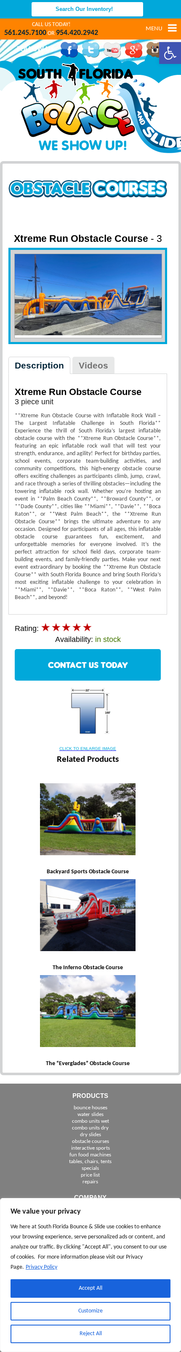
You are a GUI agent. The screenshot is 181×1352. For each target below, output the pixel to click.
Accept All (90, 1288)
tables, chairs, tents (90, 1161)
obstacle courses (90, 1141)
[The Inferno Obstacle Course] (88, 916)
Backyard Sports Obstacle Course (88, 872)
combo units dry (90, 1128)
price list (90, 1175)
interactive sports (90, 1148)
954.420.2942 (77, 33)
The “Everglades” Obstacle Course (88, 1063)
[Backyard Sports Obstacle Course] (88, 820)
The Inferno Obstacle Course (88, 968)
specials (90, 1168)
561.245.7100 (25, 33)
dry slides (90, 1134)
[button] (170, 53)
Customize (90, 1311)
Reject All (91, 1334)
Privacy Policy (41, 1267)
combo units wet (90, 1121)
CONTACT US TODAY (88, 665)
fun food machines (90, 1155)
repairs (90, 1182)
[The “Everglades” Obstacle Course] (88, 1012)
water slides (90, 1114)
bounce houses (90, 1108)
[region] (90, 1275)
